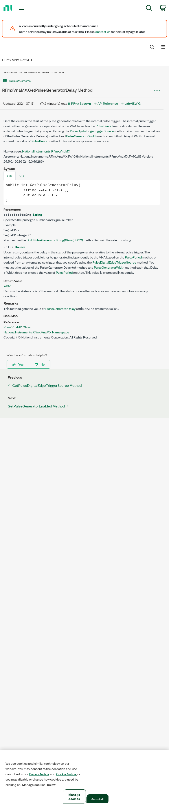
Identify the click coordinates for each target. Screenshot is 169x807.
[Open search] (151, 46)
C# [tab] (9, 175)
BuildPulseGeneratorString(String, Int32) (55, 240)
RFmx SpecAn (81, 103)
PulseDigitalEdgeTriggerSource (92, 130)
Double (20, 246)
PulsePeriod (104, 125)
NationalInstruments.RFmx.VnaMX (46, 151)
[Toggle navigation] (26, 8)
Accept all (97, 798)
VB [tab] (21, 175)
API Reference (107, 103)
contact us (102, 31)
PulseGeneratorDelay (60, 308)
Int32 (7, 285)
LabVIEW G (133, 103)
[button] (81, 80)
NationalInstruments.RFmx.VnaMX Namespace (36, 332)
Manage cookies (74, 796)
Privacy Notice (39, 774)
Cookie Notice (66, 774)
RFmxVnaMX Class (17, 327)
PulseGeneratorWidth (81, 136)
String (37, 214)
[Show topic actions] (156, 90)
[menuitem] (149, 9)
